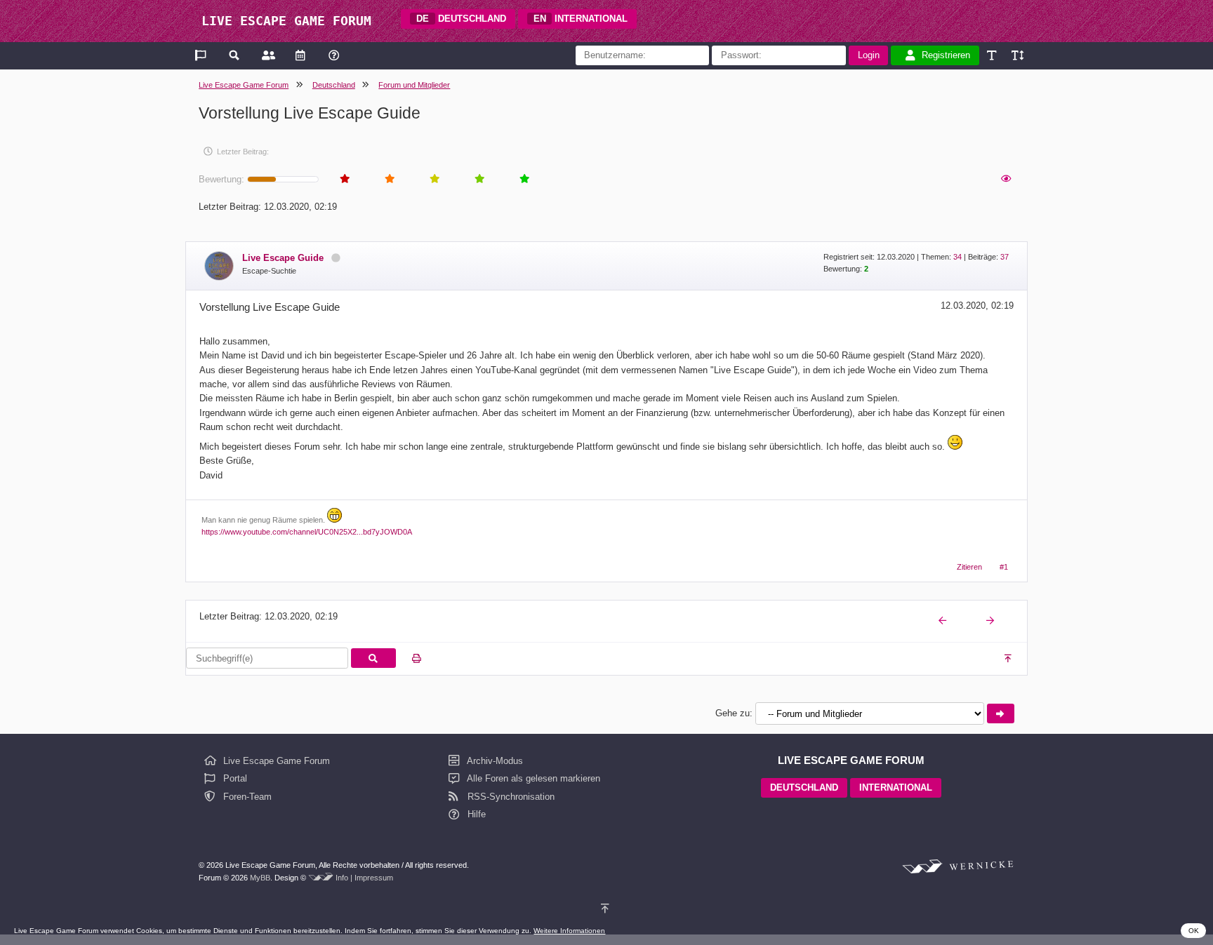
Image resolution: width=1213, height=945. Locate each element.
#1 (1004, 567)
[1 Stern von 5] (344, 179)
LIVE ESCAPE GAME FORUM (286, 20)
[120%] (1017, 55)
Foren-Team (246, 796)
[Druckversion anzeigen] (417, 659)
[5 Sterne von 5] (523, 179)
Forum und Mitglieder (414, 85)
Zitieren (969, 567)
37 (1004, 257)
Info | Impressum (364, 877)
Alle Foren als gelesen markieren (532, 778)
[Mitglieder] (267, 55)
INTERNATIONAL (580, 18)
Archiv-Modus (494, 761)
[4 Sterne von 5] (478, 179)
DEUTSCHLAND (461, 18)
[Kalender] (300, 55)
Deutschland (333, 85)
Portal (233, 778)
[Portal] (201, 55)
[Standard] (993, 55)
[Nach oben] (1009, 659)
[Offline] (335, 258)
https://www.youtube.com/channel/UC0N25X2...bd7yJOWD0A (306, 532)
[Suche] (234, 55)
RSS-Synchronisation (510, 796)
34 (957, 257)
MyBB (260, 877)
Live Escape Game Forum (244, 85)
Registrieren (946, 55)
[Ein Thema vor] (991, 621)
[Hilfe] (334, 55)
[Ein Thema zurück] (943, 621)
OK (1193, 930)
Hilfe (475, 814)
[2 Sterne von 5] (388, 179)
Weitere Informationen (569, 930)
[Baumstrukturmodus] (1005, 179)
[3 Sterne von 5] (433, 179)
